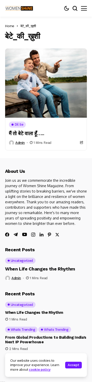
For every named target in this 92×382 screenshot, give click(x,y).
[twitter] (57, 234)
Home (9, 26)
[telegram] (16, 234)
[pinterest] (49, 235)
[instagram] (33, 235)
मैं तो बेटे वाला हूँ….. (26, 133)
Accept (73, 365)
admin (20, 143)
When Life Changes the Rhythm (40, 269)
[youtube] (24, 234)
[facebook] (7, 235)
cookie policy (40, 369)
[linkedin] (41, 234)
